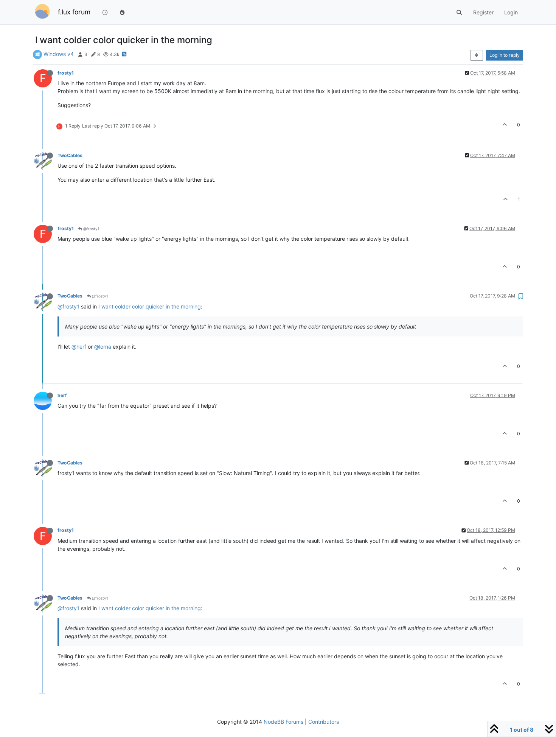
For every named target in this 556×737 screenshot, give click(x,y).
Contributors (323, 721)
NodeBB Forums (283, 721)
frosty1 (65, 73)
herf (62, 395)
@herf (78, 346)
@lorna (102, 346)
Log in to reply (504, 55)
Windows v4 (58, 54)
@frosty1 (90, 228)
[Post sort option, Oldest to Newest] (477, 55)
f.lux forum (74, 12)
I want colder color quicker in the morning (149, 306)
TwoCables (69, 155)
